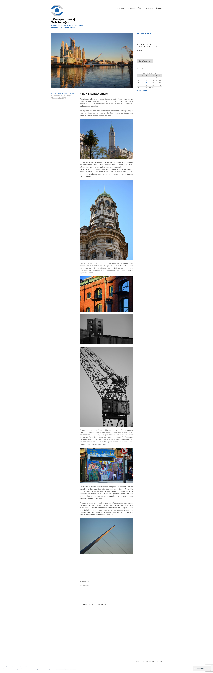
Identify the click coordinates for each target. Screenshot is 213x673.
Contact (159, 8)
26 (143, 88)
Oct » (145, 90)
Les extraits (131, 8)
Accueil (137, 661)
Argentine (56, 93)
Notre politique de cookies (66, 669)
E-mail (140, 51)
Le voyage (120, 8)
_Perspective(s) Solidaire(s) (63, 20)
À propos (149, 8)
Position (141, 8)
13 (146, 83)
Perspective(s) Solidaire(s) (61, 96)
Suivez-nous (144, 34)
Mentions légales (148, 661)
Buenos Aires (68, 93)
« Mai (139, 90)
